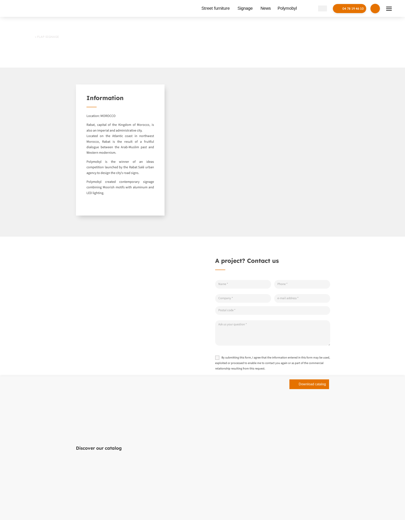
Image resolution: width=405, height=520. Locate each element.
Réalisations (25, 36)
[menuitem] (313, 8)
